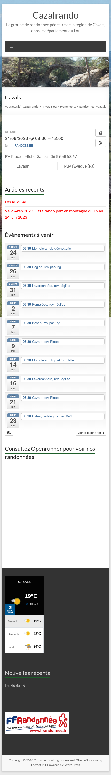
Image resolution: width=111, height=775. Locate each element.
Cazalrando (56, 15)
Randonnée (23, 145)
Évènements (67, 106)
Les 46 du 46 (16, 201)
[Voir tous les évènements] (100, 133)
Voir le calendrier (89, 432)
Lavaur (20, 165)
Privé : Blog (49, 106)
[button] (101, 143)
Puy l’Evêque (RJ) (81, 165)
